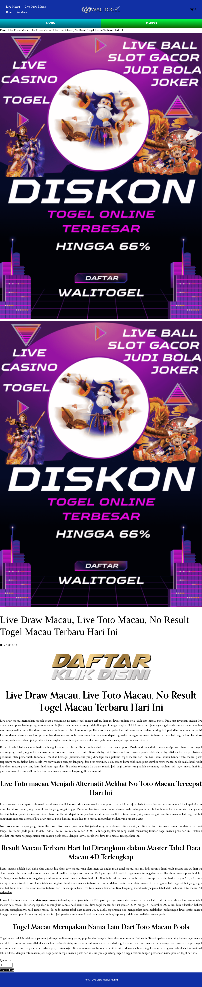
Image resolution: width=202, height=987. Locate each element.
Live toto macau (9, 804)
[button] (7, 970)
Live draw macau (10, 721)
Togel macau (7, 939)
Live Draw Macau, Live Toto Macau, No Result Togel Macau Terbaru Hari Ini (76, 30)
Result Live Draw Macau (15, 30)
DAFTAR (151, 23)
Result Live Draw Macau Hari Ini (101, 979)
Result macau (8, 869)
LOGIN (50, 23)
